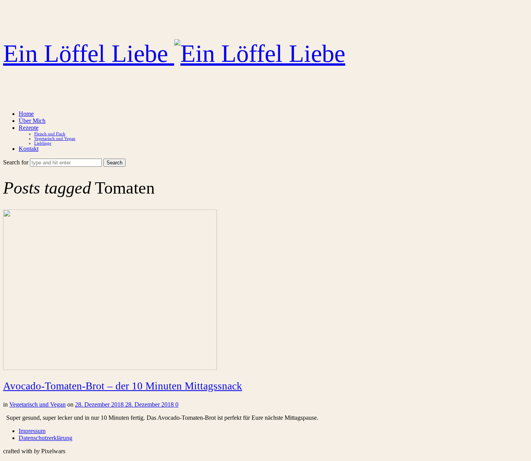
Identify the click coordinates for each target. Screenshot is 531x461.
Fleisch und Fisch (49, 133)
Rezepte (28, 127)
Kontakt (28, 148)
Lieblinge (42, 143)
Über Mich (32, 120)
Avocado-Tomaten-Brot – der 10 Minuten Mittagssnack (122, 386)
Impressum (32, 431)
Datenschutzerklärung (45, 438)
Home (26, 113)
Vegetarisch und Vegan (54, 138)
